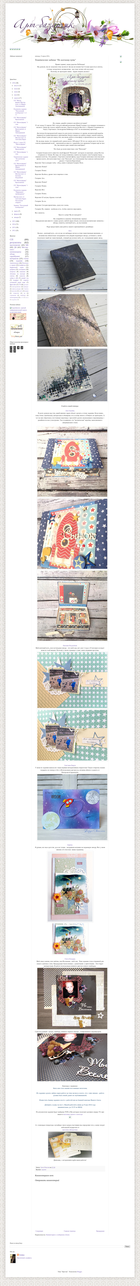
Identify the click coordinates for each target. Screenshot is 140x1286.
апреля (16, 98)
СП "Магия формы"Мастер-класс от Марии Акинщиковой (20, 103)
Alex (70, 231)
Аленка (21, 1255)
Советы (26, 289)
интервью (22, 269)
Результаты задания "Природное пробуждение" (20, 192)
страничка (13, 295)
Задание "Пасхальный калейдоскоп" (21, 206)
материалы (14, 258)
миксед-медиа (16, 289)
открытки (16, 293)
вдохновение (15, 245)
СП (11, 239)
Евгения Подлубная (70, 645)
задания (19, 261)
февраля (17, 214)
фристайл (13, 284)
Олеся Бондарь (70, 959)
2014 (14, 224)
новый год (24, 278)
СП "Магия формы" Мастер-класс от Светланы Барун (20, 137)
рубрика (12, 269)
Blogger (79, 1272)
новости (22, 276)
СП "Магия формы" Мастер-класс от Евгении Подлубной (20, 174)
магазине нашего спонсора (73, 1114)
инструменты (16, 286)
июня (16, 92)
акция (26, 291)
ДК (15, 247)
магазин (14, 291)
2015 (14, 221)
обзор (12, 254)
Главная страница (69, 1231)
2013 (14, 227)
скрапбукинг (15, 256)
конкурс (26, 286)
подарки (16, 280)
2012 (14, 230)
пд (24, 293)
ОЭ (20, 284)
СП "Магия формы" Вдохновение (20, 118)
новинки (22, 271)
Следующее (39, 1231)
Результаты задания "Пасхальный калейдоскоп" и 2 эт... (20, 111)
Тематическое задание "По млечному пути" (21, 158)
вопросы (12, 271)
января (16, 217)
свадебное (14, 299)
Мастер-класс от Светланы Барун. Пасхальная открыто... (20, 199)
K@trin (70, 845)
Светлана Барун (70, 765)
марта (16, 211)
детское (26, 284)
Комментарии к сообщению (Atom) (57, 1235)
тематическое (14, 263)
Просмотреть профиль (24, 1258)
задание (43, 1169)
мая (15, 95)
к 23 (22, 297)
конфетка (22, 265)
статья (25, 258)
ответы (12, 276)
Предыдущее (100, 1231)
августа (16, 85)
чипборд (23, 295)
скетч (21, 291)
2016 (14, 83)
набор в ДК (14, 278)
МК (27, 245)
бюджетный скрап (17, 267)
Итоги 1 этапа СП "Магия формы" (20, 143)
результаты (15, 242)
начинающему (15, 252)
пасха (26, 297)
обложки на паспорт (17, 274)
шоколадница (14, 297)
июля (16, 89)
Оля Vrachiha (70, 411)
